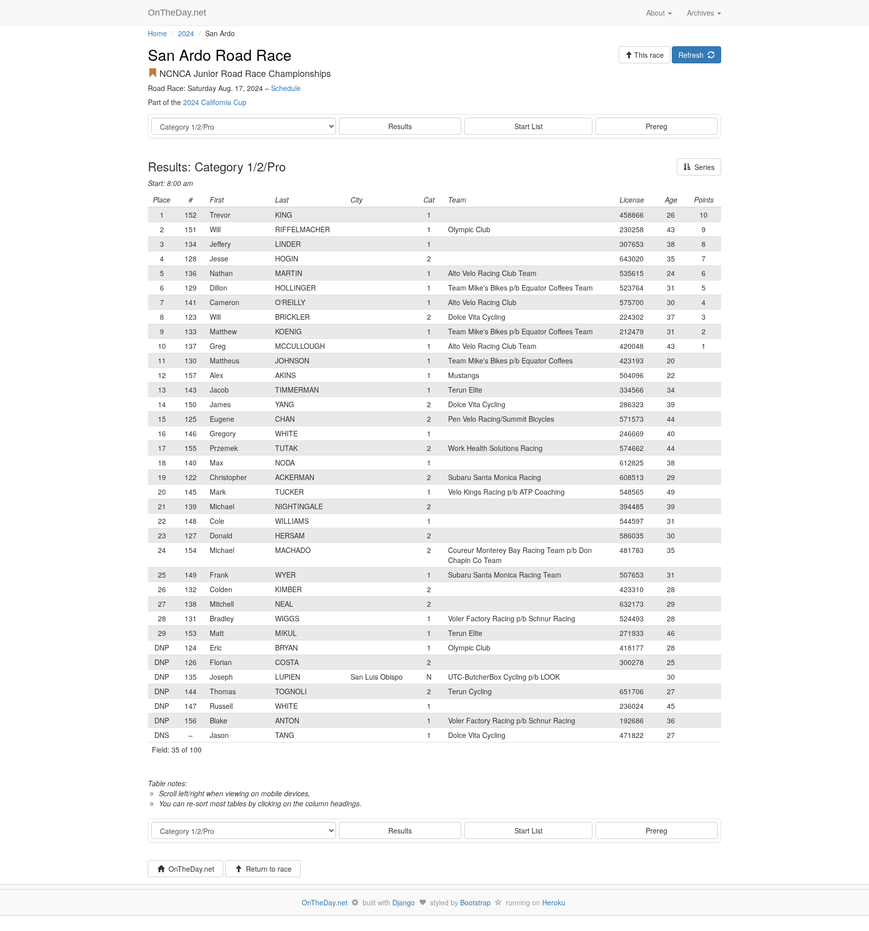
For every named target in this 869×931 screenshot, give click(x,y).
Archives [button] (701, 13)
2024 (186, 33)
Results (400, 126)
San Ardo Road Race (220, 54)
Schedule (286, 88)
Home (157, 33)
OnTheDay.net (178, 13)
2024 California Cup (214, 102)
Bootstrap (475, 902)
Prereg (656, 126)
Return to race (267, 869)
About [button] (656, 13)
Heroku (553, 902)
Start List (528, 126)
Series (702, 167)
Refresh (693, 55)
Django (403, 902)
